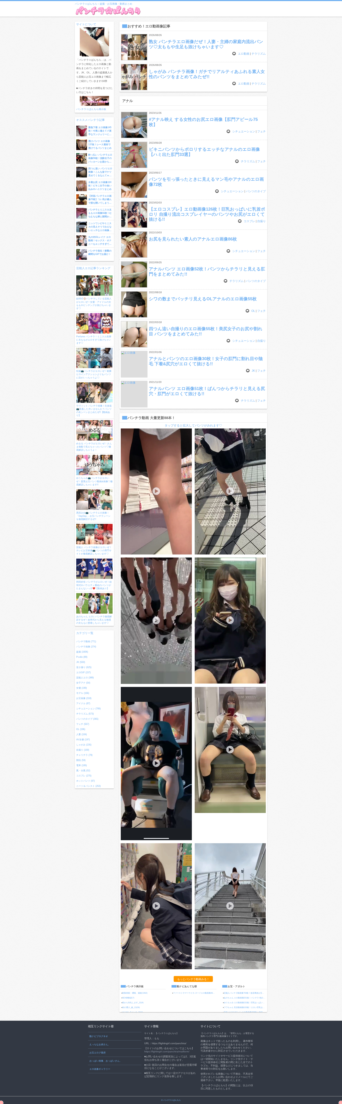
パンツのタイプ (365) (87, 719)
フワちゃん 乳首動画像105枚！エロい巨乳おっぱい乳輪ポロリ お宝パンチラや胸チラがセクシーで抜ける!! (245, 1007)
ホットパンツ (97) (85, 780)
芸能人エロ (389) (85, 677)
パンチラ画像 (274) (86, 646)
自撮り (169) (82, 750)
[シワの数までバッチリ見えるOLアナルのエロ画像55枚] (134, 304)
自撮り (261, 221)
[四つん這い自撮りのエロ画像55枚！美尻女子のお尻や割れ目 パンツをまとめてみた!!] (134, 334)
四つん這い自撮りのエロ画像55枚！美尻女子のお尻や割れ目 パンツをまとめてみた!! (205, 331)
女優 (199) (81, 688)
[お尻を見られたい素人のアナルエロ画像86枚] (134, 244)
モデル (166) (82, 693)
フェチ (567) (82, 724)
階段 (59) (81, 760)
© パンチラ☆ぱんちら (171, 1100)
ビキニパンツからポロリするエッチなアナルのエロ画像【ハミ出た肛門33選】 (204, 152)
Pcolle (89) (81, 657)
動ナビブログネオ (98, 1036)
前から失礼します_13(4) (133, 1002)
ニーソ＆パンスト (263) (88, 786)
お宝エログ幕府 (97, 1052)
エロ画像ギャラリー (99, 1069)
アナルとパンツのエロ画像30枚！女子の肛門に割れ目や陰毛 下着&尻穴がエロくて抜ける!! (206, 361)
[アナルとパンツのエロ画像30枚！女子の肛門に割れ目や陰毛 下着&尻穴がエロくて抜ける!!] (134, 364)
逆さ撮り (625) (83, 667)
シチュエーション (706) (88, 708)
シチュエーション (243, 131)
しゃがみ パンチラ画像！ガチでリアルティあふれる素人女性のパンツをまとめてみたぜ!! (207, 74)
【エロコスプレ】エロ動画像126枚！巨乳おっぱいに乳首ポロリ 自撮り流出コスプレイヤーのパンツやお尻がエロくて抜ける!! (207, 211)
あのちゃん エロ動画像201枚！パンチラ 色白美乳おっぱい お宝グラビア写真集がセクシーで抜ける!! (245, 998)
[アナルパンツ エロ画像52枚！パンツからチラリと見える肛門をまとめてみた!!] (134, 274)
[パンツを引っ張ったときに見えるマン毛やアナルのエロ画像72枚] (134, 185)
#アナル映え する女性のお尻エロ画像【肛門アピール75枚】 (203, 122)
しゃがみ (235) (83, 744)
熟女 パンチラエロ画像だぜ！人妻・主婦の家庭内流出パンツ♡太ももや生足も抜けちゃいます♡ (206, 44)
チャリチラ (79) (84, 755)
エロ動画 (243, 53)
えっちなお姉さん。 (99, 1044)
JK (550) (80, 662)
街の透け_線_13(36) (131, 1007)
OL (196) (80, 729)
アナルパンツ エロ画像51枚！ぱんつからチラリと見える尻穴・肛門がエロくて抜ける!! (207, 391)
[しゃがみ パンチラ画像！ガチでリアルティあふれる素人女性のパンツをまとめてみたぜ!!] (134, 77)
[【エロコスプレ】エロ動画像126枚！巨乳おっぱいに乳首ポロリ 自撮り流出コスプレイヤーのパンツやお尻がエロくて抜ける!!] (134, 214)
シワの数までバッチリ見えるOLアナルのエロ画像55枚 (203, 298)
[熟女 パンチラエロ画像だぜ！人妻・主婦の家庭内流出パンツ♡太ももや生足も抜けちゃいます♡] (134, 47)
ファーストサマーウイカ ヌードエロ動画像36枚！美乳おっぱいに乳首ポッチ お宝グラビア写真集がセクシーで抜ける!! (194, 993)
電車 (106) (81, 765)
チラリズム (259, 53)
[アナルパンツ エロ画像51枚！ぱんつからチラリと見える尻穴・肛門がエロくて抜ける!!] (134, 394)
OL (253, 310)
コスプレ (249, 221)
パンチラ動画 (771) (86, 641)
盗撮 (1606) (82, 651)
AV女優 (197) (83, 739)
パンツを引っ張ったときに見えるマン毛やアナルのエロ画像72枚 (206, 182)
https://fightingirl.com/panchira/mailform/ (166, 1051)
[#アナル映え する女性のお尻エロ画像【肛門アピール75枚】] (134, 125)
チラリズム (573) (85, 713)
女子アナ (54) (83, 682)
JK (253, 370)
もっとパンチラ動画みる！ (193, 979)
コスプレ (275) (83, 775)
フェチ (261, 131)
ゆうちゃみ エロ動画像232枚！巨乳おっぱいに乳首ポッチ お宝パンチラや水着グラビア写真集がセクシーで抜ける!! (245, 1002)
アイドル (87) (83, 703)
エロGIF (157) (83, 672)
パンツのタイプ (256, 191)
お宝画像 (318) (83, 698)
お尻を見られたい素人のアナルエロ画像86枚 (193, 239)
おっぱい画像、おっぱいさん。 (105, 1060)
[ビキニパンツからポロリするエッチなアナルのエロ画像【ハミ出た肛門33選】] (134, 155)
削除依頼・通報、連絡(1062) (134, 993)
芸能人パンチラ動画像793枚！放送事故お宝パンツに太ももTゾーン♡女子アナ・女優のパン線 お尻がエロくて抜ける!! (245, 993)
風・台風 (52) (83, 770)
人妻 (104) (81, 734)
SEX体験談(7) (128, 998)
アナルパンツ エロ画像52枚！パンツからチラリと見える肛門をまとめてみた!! (207, 271)
